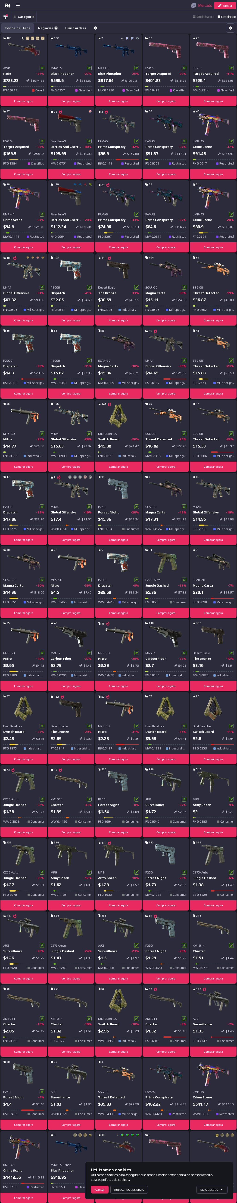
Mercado (205, 5)
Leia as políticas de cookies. (110, 1179)
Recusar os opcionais (129, 1189)
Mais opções (209, 1189)
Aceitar (100, 1189)
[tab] (48, 28)
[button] (56, 28)
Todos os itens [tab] (18, 28)
